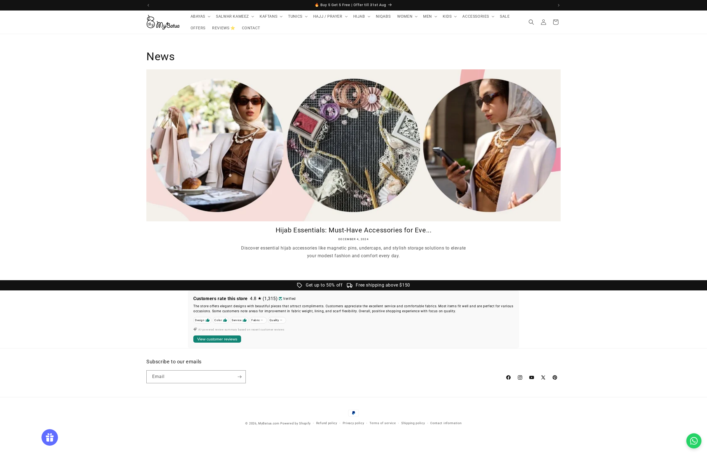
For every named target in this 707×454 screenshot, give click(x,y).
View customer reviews (217, 339)
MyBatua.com (268, 423)
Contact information (445, 423)
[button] (200, 16)
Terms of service (383, 423)
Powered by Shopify (295, 423)
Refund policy (326, 423)
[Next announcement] (559, 5)
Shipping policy (413, 423)
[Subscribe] (239, 376)
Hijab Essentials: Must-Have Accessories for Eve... (354, 230)
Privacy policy (353, 423)
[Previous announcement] (148, 5)
